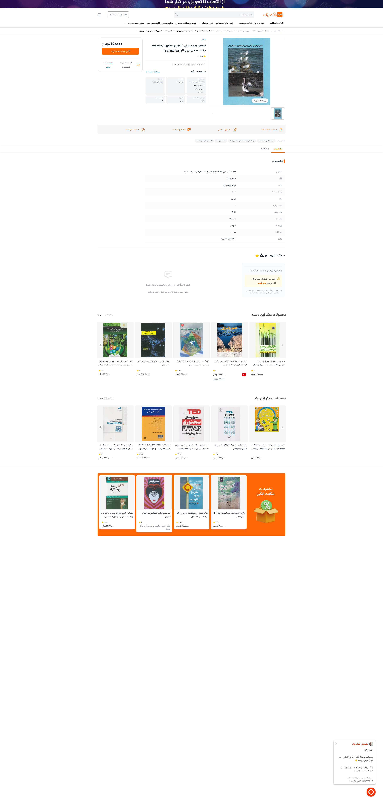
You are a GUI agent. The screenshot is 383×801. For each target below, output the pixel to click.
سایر (204, 39)
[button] (100, 345)
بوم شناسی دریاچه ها (266, 140)
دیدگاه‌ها (265, 148)
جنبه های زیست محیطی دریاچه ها (242, 140)
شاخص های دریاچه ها (204, 140)
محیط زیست (220, 140)
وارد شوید (262, 283)
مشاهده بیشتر (106, 314)
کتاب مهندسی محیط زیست (184, 64)
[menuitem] (274, 23)
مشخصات (278, 148)
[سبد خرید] (99, 14)
